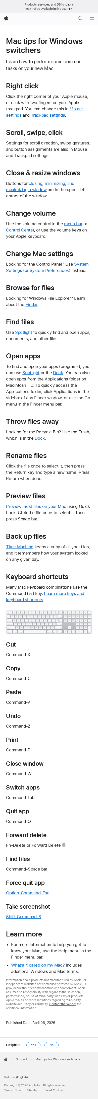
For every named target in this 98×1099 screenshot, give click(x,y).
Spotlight (23, 332)
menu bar (73, 223)
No (52, 1045)
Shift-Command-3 (23, 916)
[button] (80, 19)
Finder (31, 304)
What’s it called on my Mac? (38, 965)
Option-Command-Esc (27, 892)
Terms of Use (12, 1090)
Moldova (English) (16, 1077)
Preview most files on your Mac (36, 506)
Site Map (32, 1090)
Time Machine (19, 546)
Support (21, 1059)
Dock (58, 372)
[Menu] (92, 19)
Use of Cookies (53, 1090)
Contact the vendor (62, 1004)
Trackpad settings (48, 115)
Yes (33, 1045)
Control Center (20, 229)
